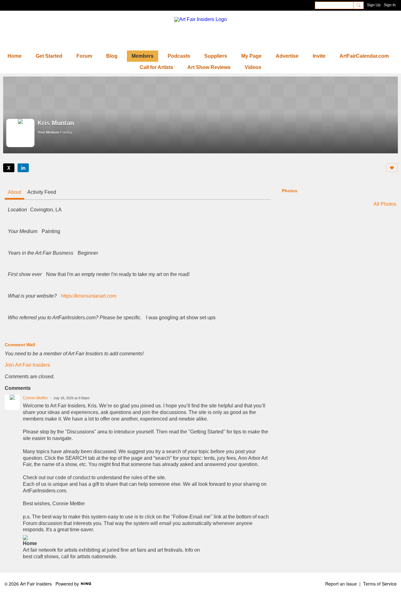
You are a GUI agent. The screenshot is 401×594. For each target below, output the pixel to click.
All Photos (384, 204)
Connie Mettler (35, 398)
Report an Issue (341, 584)
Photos (289, 190)
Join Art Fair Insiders (27, 365)
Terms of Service (380, 584)
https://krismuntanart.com (88, 296)
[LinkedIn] (23, 167)
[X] (8, 167)
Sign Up (374, 5)
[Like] (392, 167)
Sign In (390, 5)
